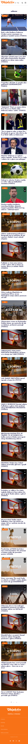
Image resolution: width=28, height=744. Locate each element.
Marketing (3, 722)
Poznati (5, 586)
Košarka (5, 331)
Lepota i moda (6, 558)
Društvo (5, 272)
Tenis (5, 188)
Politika (5, 139)
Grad (5, 302)
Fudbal (4, 66)
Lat (15, 3)
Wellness (5, 529)
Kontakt (2, 726)
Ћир (18, 3)
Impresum (3, 719)
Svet (5, 40)
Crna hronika (6, 214)
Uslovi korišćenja (4, 729)
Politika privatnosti (4, 732)
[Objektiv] (7, 2)
